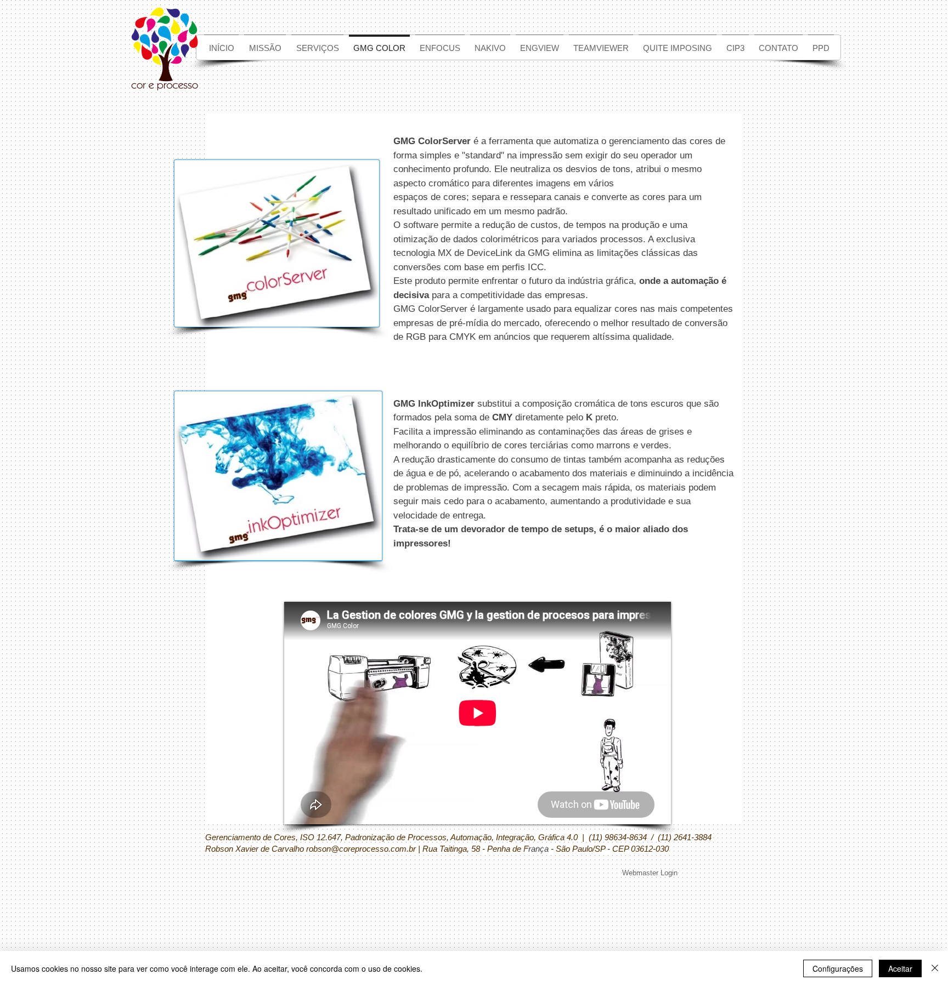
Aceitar (900, 968)
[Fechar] (934, 968)
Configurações (837, 968)
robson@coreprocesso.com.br (361, 848)
